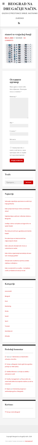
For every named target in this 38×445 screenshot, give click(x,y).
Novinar (19, 38)
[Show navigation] (3, 3)
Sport (6, 321)
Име (11, 123)
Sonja (8, 364)
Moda (6, 311)
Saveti (7, 316)
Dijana (8, 389)
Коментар (13, 96)
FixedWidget (29, 441)
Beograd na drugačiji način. (20, 6)
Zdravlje (7, 336)
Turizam (7, 326)
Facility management (13, 379)
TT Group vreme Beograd (12, 412)
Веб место (13, 139)
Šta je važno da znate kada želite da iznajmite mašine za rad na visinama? (19, 381)
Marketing (8, 306)
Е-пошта (13, 131)
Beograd (7, 296)
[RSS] (19, 23)
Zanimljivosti (8, 331)
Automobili (8, 291)
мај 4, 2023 (9, 38)
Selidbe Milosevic (12, 371)
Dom (6, 301)
